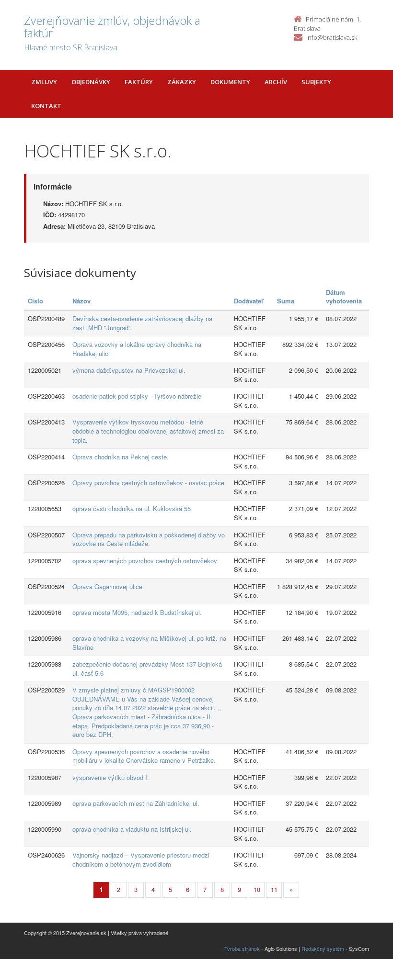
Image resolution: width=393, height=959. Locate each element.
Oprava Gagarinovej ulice (107, 586)
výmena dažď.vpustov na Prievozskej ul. (128, 370)
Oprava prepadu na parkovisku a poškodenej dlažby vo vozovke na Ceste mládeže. (148, 539)
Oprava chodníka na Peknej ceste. (120, 456)
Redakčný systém (322, 948)
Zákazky (181, 82)
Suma (285, 300)
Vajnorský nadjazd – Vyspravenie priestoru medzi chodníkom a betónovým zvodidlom (140, 859)
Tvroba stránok (242, 948)
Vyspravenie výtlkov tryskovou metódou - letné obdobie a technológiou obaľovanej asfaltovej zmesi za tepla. (148, 430)
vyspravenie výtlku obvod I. (110, 777)
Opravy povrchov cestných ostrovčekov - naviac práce (148, 482)
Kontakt (46, 105)
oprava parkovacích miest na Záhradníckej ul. (135, 803)
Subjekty (316, 82)
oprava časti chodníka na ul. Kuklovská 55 (131, 508)
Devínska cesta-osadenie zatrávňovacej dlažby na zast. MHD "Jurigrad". (142, 323)
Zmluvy (44, 82)
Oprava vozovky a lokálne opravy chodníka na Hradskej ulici (136, 349)
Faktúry (139, 82)
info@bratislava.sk (331, 37)
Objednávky (90, 82)
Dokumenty (230, 82)
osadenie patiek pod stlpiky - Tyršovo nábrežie (136, 396)
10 (257, 889)
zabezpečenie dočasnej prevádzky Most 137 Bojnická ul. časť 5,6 (147, 668)
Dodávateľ (248, 300)
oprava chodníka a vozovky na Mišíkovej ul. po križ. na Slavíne (149, 643)
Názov (81, 300)
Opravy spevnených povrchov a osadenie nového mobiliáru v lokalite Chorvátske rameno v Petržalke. (144, 756)
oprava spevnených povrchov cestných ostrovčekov (144, 560)
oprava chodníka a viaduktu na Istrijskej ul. (132, 829)
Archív (276, 82)
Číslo (35, 300)
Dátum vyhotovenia (344, 297)
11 (274, 889)
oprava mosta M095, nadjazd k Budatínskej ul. (137, 612)
